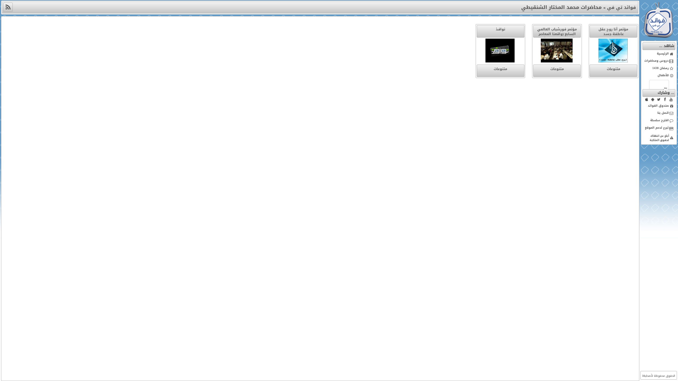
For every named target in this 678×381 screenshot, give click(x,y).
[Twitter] (659, 99)
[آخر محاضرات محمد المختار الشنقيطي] (7, 7)
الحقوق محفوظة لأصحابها (658, 376)
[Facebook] (665, 99)
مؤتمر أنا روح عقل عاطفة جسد (613, 31)
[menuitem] (659, 54)
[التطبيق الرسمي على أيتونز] (646, 99)
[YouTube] (671, 99)
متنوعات (613, 69)
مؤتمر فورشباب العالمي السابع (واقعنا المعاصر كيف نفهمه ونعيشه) (557, 34)
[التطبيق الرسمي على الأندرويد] (652, 99)
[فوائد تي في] (658, 37)
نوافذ (500, 29)
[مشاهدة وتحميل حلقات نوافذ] (500, 52)
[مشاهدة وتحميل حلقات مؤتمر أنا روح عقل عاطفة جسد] (613, 52)
